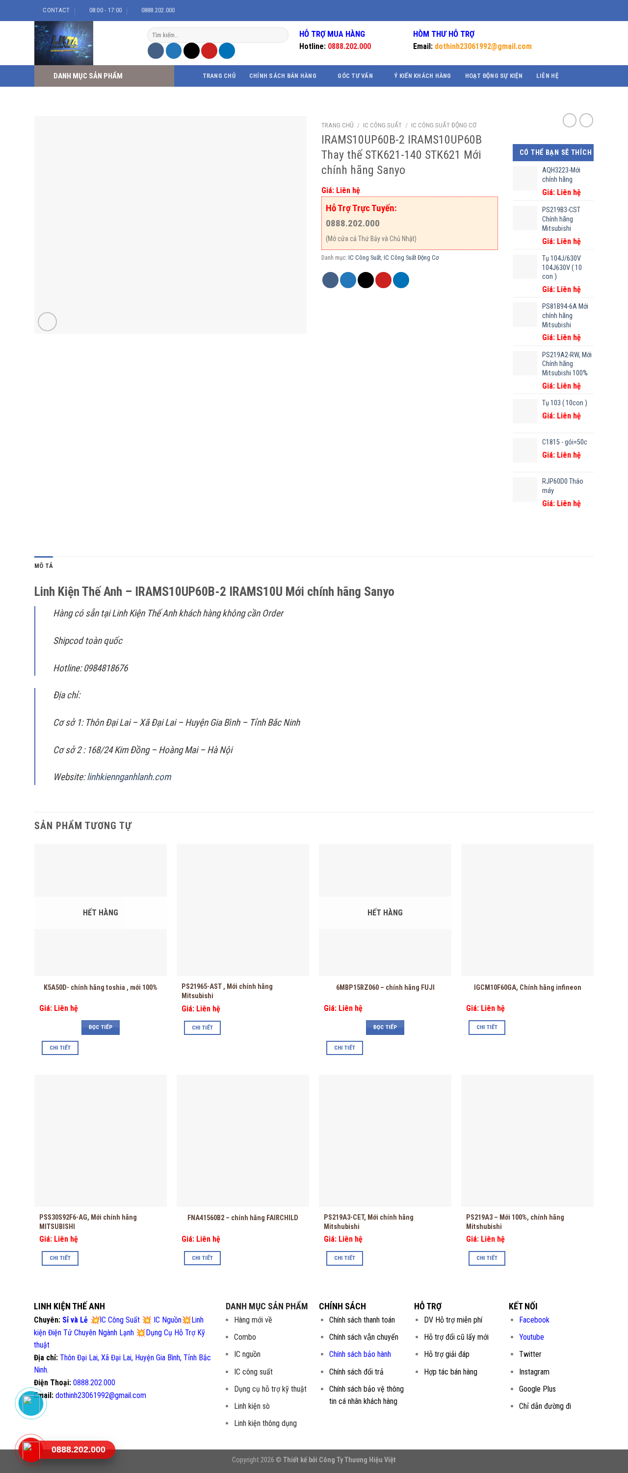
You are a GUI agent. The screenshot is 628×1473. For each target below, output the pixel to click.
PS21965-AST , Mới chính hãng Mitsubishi (227, 991)
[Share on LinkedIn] (227, 51)
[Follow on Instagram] (565, 10)
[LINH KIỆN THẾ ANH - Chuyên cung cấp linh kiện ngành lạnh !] (83, 43)
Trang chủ (219, 75)
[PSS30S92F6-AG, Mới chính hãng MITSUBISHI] (100, 1141)
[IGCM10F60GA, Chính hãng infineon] (527, 910)
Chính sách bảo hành (360, 1354)
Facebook (534, 1320)
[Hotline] (30, 1450)
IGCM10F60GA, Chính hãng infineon (527, 987)
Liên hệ (547, 75)
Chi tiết (60, 1047)
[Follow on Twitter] (574, 10)
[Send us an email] (584, 10)
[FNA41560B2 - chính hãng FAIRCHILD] (243, 1141)
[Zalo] (30, 1403)
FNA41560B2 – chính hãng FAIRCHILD (242, 1218)
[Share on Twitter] (174, 51)
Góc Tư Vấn (355, 75)
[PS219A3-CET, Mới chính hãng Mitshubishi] (385, 1141)
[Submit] (280, 35)
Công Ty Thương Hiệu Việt (357, 1460)
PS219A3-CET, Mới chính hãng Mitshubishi (369, 1222)
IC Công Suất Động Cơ (443, 125)
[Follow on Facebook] (556, 10)
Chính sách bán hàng (282, 75)
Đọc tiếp (101, 1027)
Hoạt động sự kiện (494, 75)
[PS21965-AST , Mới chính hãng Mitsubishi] (243, 910)
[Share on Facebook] (156, 51)
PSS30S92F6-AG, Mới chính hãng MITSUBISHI (88, 1222)
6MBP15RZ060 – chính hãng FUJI (385, 987)
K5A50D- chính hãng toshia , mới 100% (100, 987)
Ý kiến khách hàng (422, 75)
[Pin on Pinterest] (209, 51)
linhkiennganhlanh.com (129, 777)
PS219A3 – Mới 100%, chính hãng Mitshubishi (515, 1222)
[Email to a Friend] (191, 51)
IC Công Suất (382, 125)
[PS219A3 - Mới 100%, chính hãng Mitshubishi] (527, 1141)
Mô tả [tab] (43, 565)
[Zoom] (47, 321)
